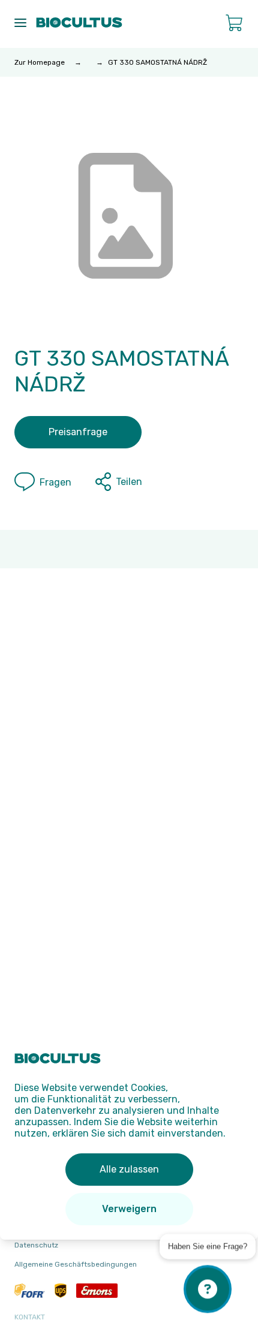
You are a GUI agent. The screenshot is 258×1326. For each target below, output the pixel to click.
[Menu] (20, 23)
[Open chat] (208, 1288)
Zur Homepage (39, 62)
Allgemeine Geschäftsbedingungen (75, 1264)
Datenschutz (36, 1245)
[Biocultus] (79, 22)
